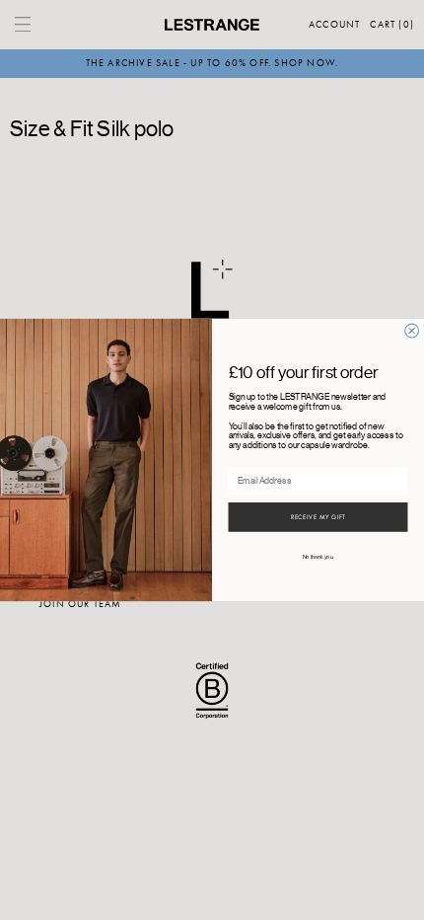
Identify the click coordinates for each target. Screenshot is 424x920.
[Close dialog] (412, 331)
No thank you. (318, 558)
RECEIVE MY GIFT (318, 517)
